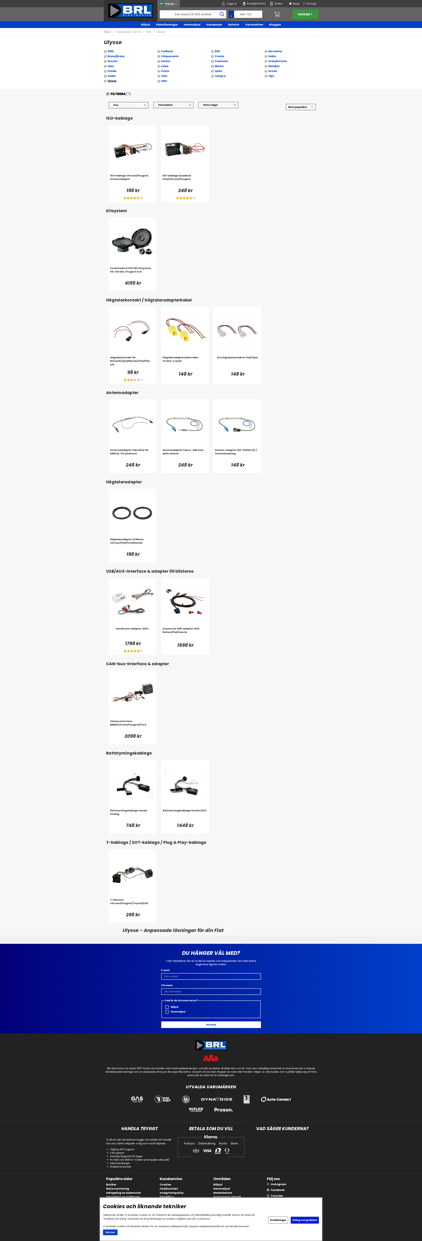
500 (217, 51)
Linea (164, 66)
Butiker (111, 1184)
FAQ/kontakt (169, 1189)
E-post (165, 970)
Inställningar (278, 1220)
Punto (165, 71)
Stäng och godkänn (304, 1220)
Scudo (272, 71)
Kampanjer (214, 25)
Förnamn (167, 985)
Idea (111, 66)
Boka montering (117, 1189)
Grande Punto (277, 61)
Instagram (278, 1184)
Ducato (113, 61)
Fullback (167, 51)
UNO (164, 81)
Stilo (164, 76)
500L (111, 51)
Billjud (145, 25)
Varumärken (254, 25)
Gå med (211, 1024)
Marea (219, 66)
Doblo (272, 56)
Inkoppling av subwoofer (123, 1193)
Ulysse (160, 32)
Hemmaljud (192, 25)
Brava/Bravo (116, 56)
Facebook (278, 1190)
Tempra (220, 76)
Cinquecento (170, 56)
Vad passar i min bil (128, 32)
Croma (219, 56)
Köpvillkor (167, 1197)
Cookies (165, 1184)
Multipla (274, 66)
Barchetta (275, 51)
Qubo (218, 71)
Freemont (221, 61)
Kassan (304, 14)
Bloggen (275, 25)
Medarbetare (222, 1193)
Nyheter (233, 25)
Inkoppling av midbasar (123, 1197)
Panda (112, 71)
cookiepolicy (203, 1218)
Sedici (112, 76)
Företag (311, 3)
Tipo (271, 76)
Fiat (148, 32)
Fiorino (165, 61)
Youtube (277, 1196)
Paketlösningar (167, 25)
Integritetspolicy (172, 1193)
